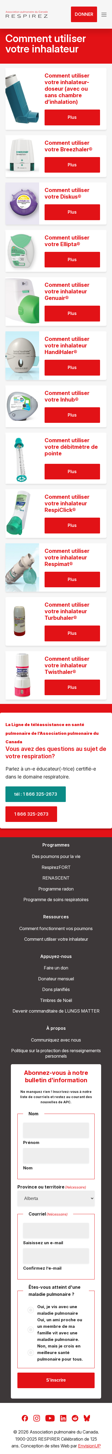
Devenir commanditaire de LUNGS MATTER (56, 1011)
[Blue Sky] (87, 1418)
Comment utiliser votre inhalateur (56, 939)
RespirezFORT (56, 867)
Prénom (31, 1142)
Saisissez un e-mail (43, 1242)
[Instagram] (36, 1418)
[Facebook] (25, 1418)
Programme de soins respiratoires (56, 899)
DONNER (84, 14)
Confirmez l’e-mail (42, 1268)
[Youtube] (50, 1418)
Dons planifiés (56, 989)
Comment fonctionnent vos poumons (56, 928)
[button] (104, 14)
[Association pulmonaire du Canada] (26, 14)
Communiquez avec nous (56, 1040)
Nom (28, 1167)
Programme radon (56, 889)
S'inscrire (56, 1380)
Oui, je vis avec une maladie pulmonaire (57, 1310)
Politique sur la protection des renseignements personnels (56, 1053)
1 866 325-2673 (31, 814)
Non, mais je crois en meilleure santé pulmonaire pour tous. (60, 1352)
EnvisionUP (89, 1446)
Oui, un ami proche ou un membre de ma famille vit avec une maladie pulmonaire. (59, 1329)
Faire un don (56, 968)
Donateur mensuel (56, 978)
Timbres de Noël (56, 1000)
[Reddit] (75, 1418)
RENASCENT (56, 878)
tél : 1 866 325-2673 (35, 794)
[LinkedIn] (63, 1418)
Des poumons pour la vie (56, 856)
